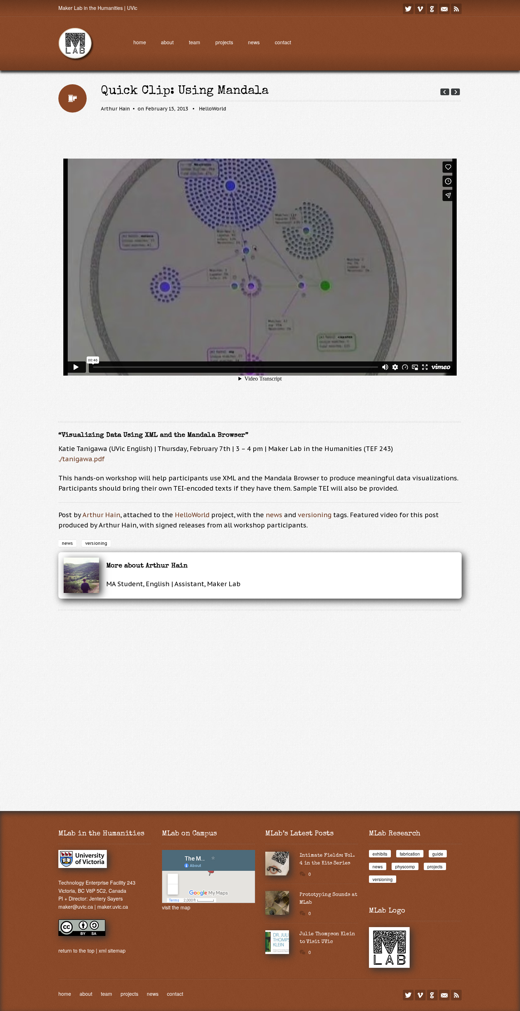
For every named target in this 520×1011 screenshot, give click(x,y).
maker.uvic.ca (112, 906)
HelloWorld (212, 108)
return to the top (76, 950)
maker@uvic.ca (75, 906)
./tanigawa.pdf (81, 459)
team (194, 42)
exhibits (379, 854)
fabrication (410, 854)
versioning (314, 515)
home (139, 42)
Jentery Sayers (106, 898)
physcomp (405, 866)
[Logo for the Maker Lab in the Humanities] (389, 965)
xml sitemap (112, 950)
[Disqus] (260, 704)
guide (437, 854)
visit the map (176, 907)
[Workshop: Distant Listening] (455, 92)
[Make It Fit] (444, 92)
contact (283, 42)
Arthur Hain (115, 108)
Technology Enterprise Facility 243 (96, 882)
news (254, 42)
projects (224, 42)
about (167, 42)
